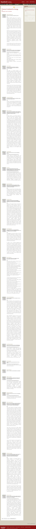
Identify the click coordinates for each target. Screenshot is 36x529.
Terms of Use (22, 527)
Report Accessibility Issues (31, 523)
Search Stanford (18, 527)
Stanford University (3, 528)
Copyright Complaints (28, 527)
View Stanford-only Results (19, 7)
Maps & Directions (12, 527)
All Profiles (26, 8)
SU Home (8, 527)
